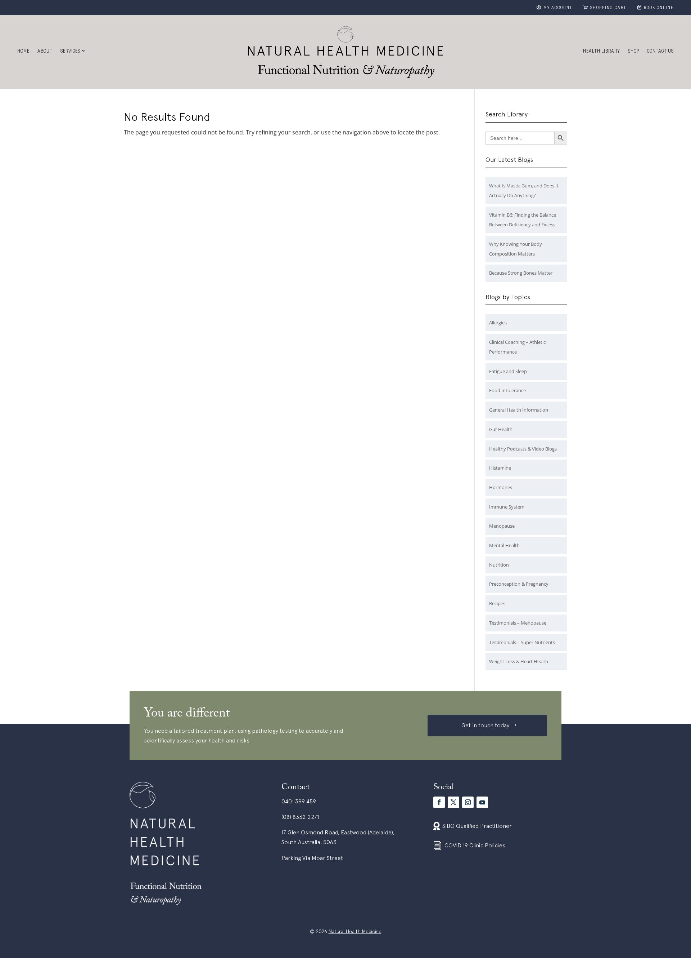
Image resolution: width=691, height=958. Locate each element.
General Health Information (518, 410)
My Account (558, 8)
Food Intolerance (507, 390)
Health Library (601, 52)
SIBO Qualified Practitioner (477, 825)
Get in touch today (485, 725)
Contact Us (660, 52)
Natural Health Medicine (355, 931)
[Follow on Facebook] (439, 802)
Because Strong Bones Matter (520, 273)
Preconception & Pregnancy (518, 584)
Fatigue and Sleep (508, 371)
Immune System (506, 507)
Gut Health (500, 429)
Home (23, 52)
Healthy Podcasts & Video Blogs (523, 448)
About (45, 52)
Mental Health (504, 545)
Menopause (502, 526)
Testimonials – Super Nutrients (522, 642)
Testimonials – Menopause (517, 623)
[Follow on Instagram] (468, 802)
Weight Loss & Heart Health (518, 661)
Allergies (498, 322)
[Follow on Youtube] (482, 802)
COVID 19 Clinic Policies (474, 845)
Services (70, 52)
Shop (633, 52)
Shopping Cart (608, 8)
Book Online (659, 8)
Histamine (500, 468)
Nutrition (499, 565)
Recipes (497, 603)
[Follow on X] (453, 802)
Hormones (500, 487)
